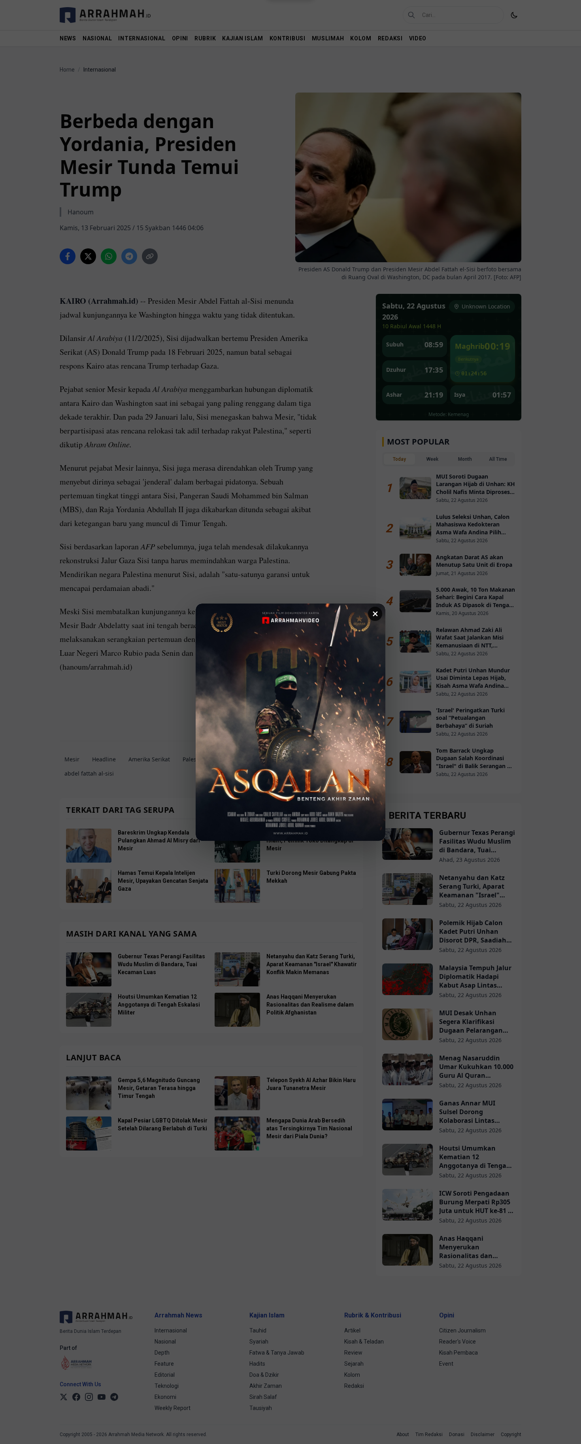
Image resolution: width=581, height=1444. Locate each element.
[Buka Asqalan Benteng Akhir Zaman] (290, 722)
